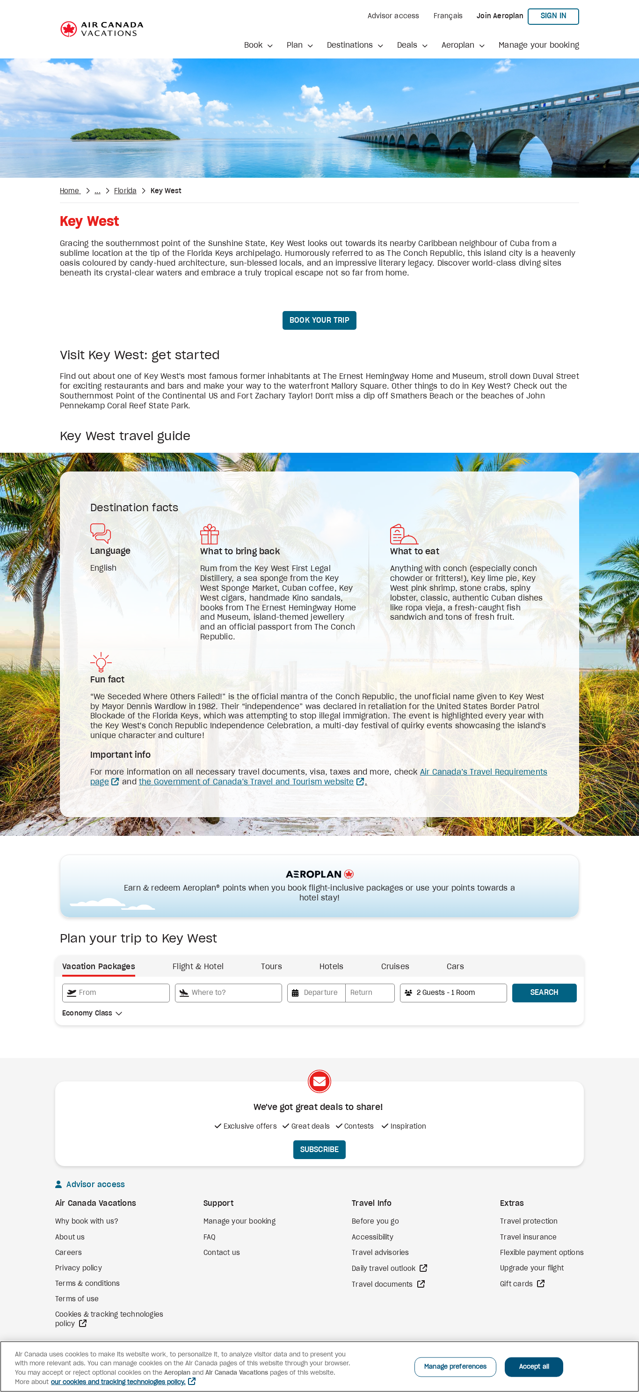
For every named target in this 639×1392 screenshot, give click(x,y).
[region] (319, 1366)
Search (544, 992)
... (97, 191)
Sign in (560, 16)
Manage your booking (539, 45)
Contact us (221, 1253)
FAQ (209, 1237)
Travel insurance (528, 1237)
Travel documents (383, 1285)
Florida (125, 191)
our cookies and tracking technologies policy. (118, 1382)
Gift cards (517, 1284)
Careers (68, 1253)
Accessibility (372, 1237)
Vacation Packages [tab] (98, 967)
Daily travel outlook (384, 1269)
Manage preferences (455, 1367)
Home (70, 191)
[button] (258, 46)
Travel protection (529, 1221)
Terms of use (77, 1299)
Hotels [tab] (332, 967)
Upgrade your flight (532, 1268)
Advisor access (394, 16)
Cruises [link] (395, 967)
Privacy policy (78, 1268)
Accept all (534, 1367)
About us (70, 1237)
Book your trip (319, 320)
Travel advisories (380, 1253)
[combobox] (116, 993)
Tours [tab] (271, 967)
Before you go (375, 1221)
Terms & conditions (87, 1284)
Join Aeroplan (500, 16)
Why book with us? (86, 1221)
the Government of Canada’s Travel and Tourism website (246, 782)
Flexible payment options (542, 1253)
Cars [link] (455, 967)
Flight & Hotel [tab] (198, 967)
